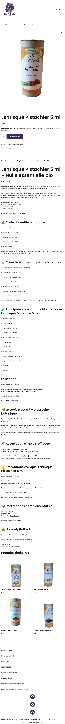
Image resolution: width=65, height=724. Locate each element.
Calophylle (23, 449)
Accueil (3, 25)
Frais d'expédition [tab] (19, 161)
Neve (24, 722)
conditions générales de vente (14, 684)
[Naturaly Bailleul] (9, 9)
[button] (60, 31)
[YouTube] (32, 712)
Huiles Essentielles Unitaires (16, 25)
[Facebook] (32, 696)
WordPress (39, 722)
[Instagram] (32, 704)
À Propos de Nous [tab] (34, 161)
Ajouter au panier (14, 136)
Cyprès (23, 456)
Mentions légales (6, 678)
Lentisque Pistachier (12, 148)
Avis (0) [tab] (47, 161)
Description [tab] (5, 161)
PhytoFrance (9, 152)
